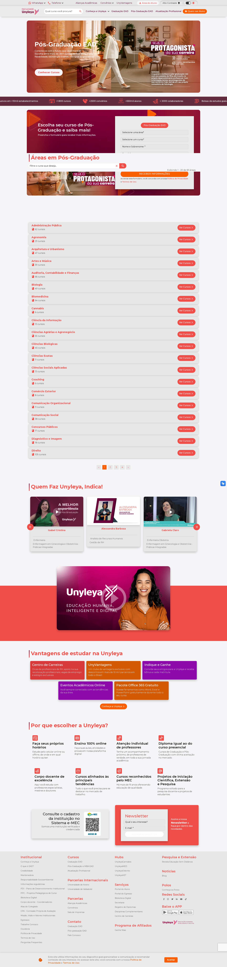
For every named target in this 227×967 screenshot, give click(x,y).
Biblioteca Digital (29, 897)
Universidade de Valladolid (80, 889)
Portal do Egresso (123, 893)
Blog (164, 876)
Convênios (73, 908)
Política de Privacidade (177, 179)
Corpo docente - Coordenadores (36, 902)
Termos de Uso (129, 182)
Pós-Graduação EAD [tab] (155, 125)
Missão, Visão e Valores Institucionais (38, 915)
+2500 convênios (95, 101)
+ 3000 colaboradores (168, 101)
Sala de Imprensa (76, 912)
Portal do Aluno (122, 889)
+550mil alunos (130, 101)
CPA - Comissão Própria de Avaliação (38, 911)
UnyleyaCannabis (123, 862)
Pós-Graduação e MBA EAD (81, 866)
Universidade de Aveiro (78, 885)
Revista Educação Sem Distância (177, 862)
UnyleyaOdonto (122, 871)
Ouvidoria (25, 929)
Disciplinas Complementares (129, 911)
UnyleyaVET (120, 875)
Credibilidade (27, 871)
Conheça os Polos (170, 890)
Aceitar (171, 960)
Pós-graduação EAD (77, 931)
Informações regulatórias (33, 884)
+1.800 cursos (60, 101)
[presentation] (196, 527)
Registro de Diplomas (125, 907)
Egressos (25, 920)
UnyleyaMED (121, 866)
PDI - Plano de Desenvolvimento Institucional (43, 888)
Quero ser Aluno (195, 11)
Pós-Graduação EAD (142, 11)
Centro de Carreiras (124, 916)
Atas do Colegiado (29, 906)
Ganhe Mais (120, 930)
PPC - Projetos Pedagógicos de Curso (39, 893)
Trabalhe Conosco (29, 924)
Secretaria (119, 902)
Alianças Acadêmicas (86, 3)
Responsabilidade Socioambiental (37, 880)
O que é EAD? (27, 866)
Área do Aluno (148, 3)
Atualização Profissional (168, 11)
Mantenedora (27, 875)
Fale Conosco (74, 935)
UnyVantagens (124, 3)
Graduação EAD (119, 11)
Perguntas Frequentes (31, 942)
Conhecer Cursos (48, 72)
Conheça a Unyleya (113, 706)
